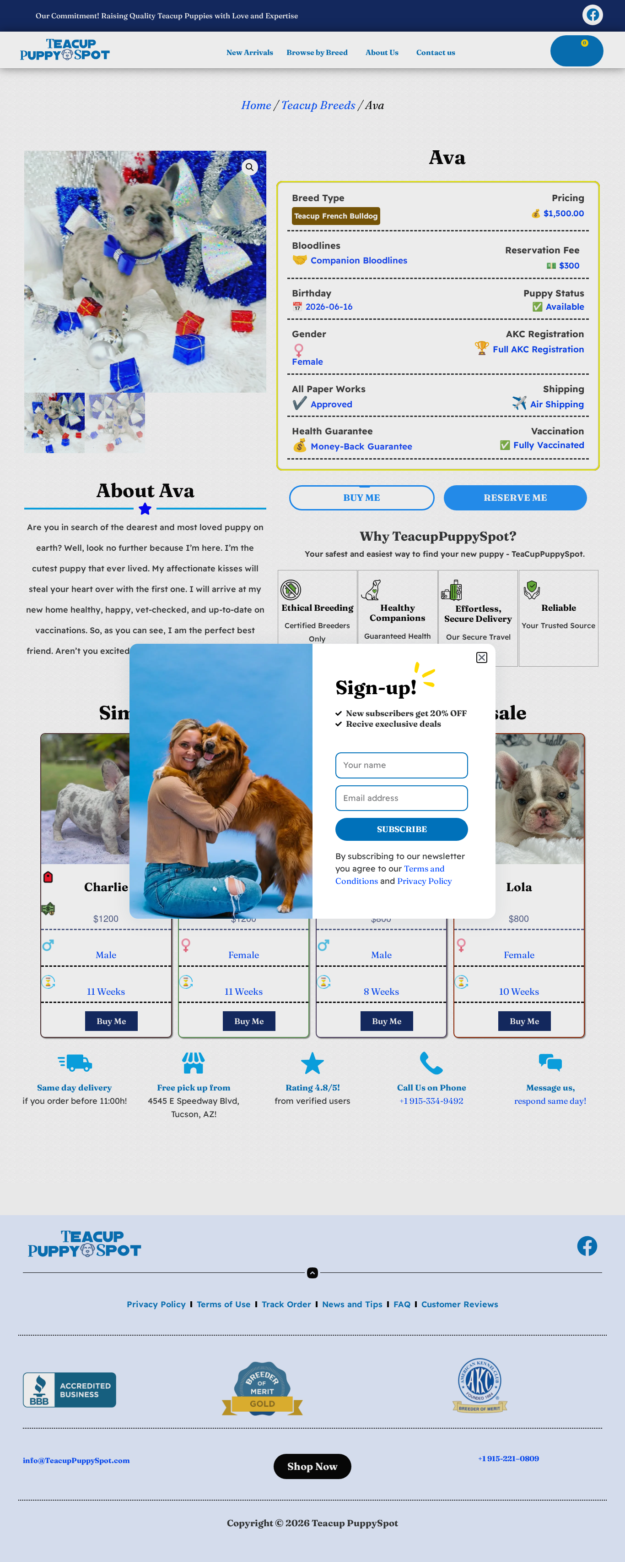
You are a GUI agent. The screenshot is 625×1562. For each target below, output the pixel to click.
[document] (312, 781)
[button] (481, 657)
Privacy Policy (424, 881)
